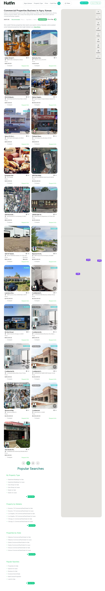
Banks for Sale (12, 490)
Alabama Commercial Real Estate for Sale (19, 537)
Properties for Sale (13, 566)
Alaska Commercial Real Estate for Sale (18, 542)
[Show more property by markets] (31, 525)
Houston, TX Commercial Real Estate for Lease (21, 511)
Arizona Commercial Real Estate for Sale (19, 547)
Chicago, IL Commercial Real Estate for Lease (20, 521)
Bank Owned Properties (14, 576)
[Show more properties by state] (31, 554)
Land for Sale (11, 579)
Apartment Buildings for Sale (16, 479)
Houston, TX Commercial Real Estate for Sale (20, 508)
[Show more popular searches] (30, 583)
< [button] (23, 463)
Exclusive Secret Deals (14, 574)
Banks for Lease (12, 492)
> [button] (37, 463)
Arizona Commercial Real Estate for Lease (19, 550)
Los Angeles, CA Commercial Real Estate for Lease (22, 516)
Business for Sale (12, 571)
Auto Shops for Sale (13, 484)
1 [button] (28, 463)
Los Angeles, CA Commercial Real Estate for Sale (21, 513)
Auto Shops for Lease (14, 487)
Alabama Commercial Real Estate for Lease (20, 540)
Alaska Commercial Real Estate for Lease (19, 545)
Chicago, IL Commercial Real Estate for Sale (20, 519)
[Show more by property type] (30, 496)
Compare (9, 65)
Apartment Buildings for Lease (16, 482)
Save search (42, 19)
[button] (7, 52)
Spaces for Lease (12, 568)
